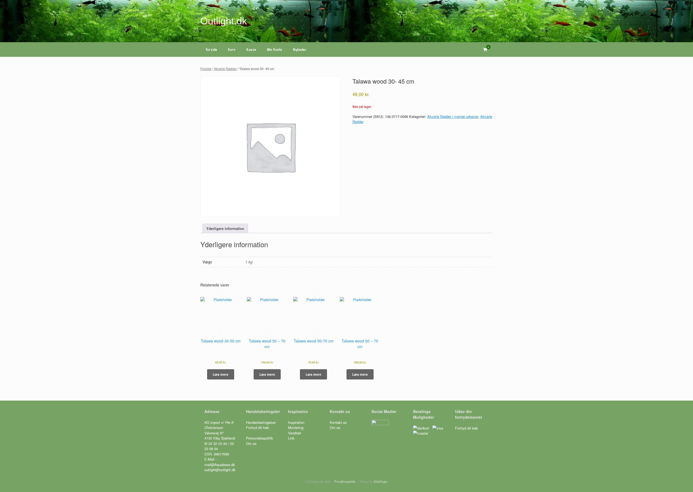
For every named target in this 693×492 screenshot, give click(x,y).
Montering (295, 427)
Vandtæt (294, 432)
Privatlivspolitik (344, 481)
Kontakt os (338, 422)
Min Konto (274, 49)
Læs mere (220, 374)
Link (291, 438)
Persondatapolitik (259, 438)
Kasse (251, 49)
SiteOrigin (380, 481)
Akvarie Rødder (225, 68)
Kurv (232, 49)
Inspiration (296, 422)
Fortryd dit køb (258, 427)
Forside (211, 49)
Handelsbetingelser (261, 422)
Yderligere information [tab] (225, 228)
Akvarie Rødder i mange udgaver (452, 116)
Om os (251, 443)
